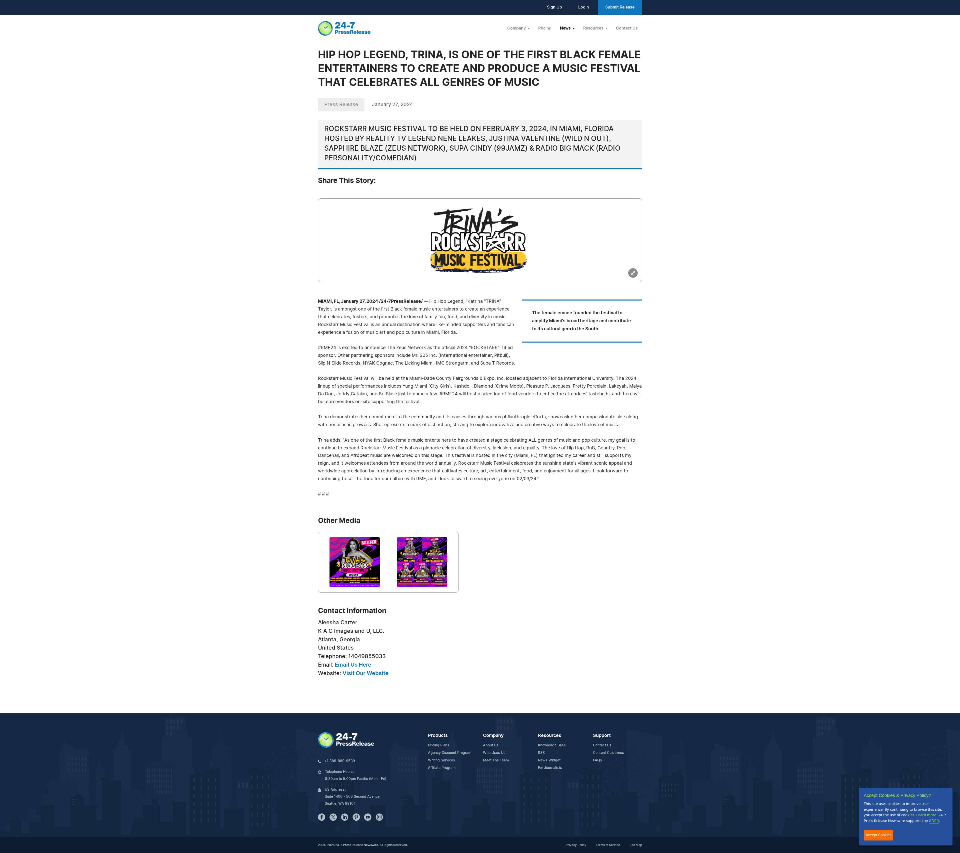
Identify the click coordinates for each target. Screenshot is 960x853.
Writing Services (441, 760)
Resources (549, 735)
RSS (541, 753)
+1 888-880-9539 (339, 761)
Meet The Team (496, 760)
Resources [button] (593, 28)
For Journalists (550, 768)
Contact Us (627, 28)
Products (438, 735)
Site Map (636, 844)
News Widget (549, 760)
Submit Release (619, 7)
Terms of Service (608, 844)
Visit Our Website (365, 673)
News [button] (566, 28)
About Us (490, 745)
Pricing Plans (438, 745)
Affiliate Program (442, 768)
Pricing (545, 28)
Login (583, 7)
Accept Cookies (879, 835)
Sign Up (554, 7)
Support (602, 735)
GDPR (934, 820)
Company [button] (517, 28)
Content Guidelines (608, 753)
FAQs (597, 760)
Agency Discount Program (449, 753)
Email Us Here (353, 665)
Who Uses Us (494, 753)
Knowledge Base (552, 745)
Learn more (926, 814)
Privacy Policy (576, 844)
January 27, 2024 (392, 104)
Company (493, 735)
